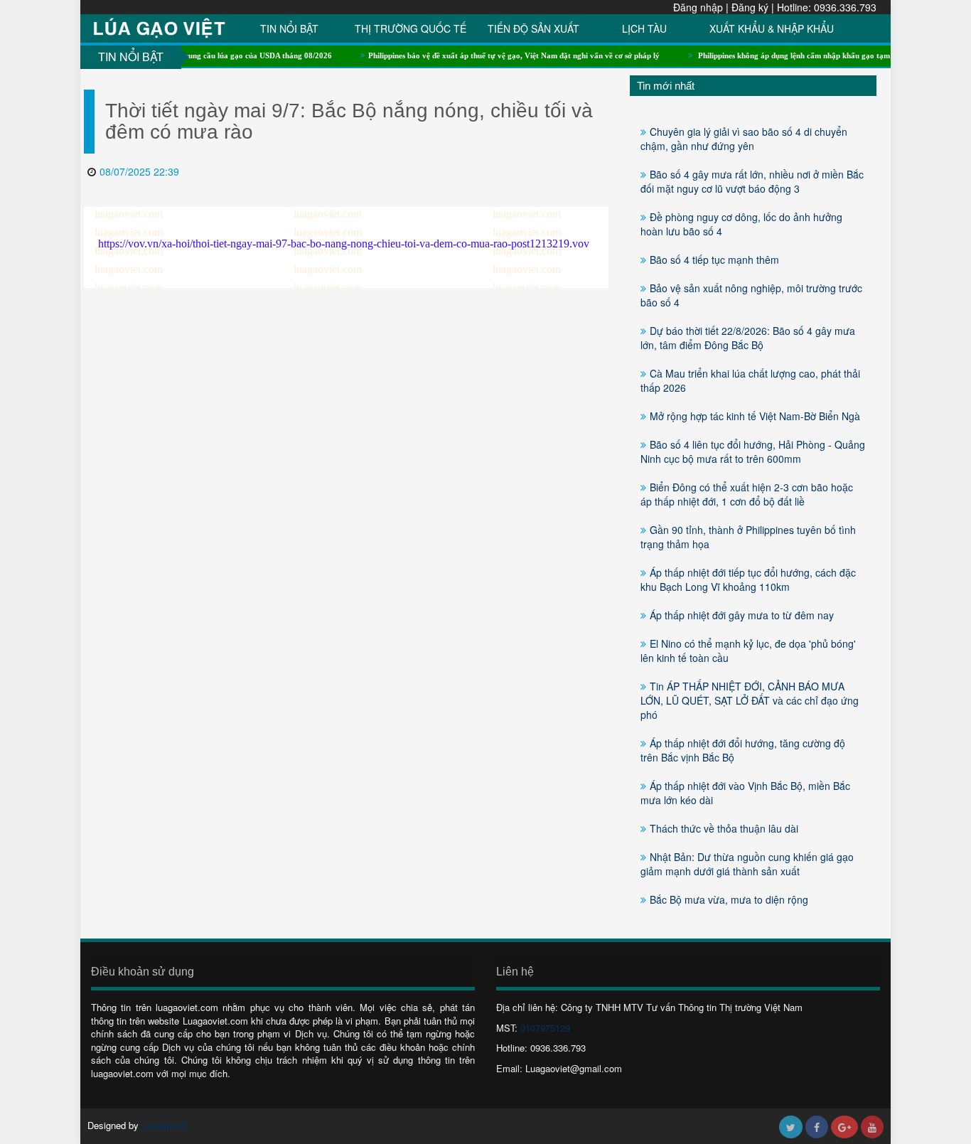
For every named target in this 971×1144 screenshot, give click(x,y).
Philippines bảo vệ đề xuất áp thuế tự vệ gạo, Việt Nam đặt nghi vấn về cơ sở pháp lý (494, 55)
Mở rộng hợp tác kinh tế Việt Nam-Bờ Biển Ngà (755, 416)
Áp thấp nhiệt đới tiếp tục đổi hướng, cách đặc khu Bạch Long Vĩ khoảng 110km (748, 579)
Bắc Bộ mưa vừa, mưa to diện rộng (729, 899)
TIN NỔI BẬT (289, 28)
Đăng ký (749, 7)
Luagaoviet (163, 1125)
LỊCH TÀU (644, 28)
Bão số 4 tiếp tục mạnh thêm (714, 259)
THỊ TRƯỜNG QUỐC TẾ (410, 28)
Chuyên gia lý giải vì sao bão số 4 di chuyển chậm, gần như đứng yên (743, 138)
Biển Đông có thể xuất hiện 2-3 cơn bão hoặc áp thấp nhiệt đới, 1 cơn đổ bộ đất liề (746, 494)
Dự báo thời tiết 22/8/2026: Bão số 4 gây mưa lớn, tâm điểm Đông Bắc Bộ (747, 338)
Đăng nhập (698, 7)
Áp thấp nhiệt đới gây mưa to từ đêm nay (742, 615)
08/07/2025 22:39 (139, 171)
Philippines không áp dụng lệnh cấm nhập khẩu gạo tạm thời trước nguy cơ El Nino (821, 55)
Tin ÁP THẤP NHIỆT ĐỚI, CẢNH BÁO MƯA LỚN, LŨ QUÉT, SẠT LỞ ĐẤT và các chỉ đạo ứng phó (749, 700)
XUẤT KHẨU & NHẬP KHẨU (771, 28)
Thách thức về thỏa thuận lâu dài (724, 828)
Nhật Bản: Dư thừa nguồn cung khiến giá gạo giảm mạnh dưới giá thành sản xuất (747, 864)
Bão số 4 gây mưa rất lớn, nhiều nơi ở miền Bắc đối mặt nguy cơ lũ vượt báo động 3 (752, 181)
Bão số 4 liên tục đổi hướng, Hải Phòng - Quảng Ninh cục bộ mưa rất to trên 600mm (752, 451)
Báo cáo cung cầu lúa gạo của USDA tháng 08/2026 (224, 55)
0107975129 (545, 1028)
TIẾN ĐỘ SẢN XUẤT (533, 28)
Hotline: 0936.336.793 (826, 7)
